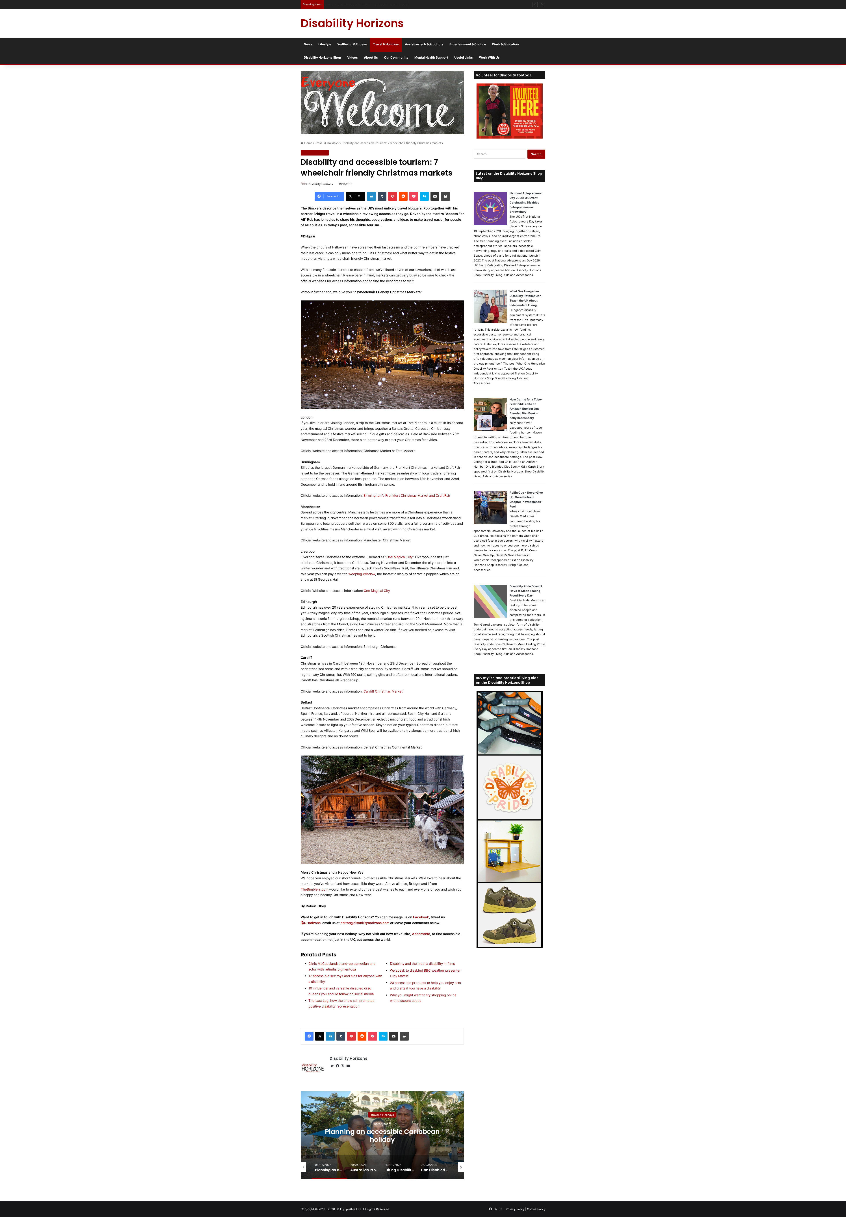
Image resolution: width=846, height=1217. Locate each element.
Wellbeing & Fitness (352, 44)
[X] (319, 1036)
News (308, 44)
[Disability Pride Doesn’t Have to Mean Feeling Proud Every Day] (490, 617)
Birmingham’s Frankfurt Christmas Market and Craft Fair (407, 495)
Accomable (421, 934)
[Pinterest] (392, 196)
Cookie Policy (536, 1209)
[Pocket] (413, 196)
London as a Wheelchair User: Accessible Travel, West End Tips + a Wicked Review (383, 4)
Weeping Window (361, 574)
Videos (352, 57)
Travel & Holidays (386, 44)
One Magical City (399, 557)
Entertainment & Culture (467, 44)
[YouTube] (348, 1066)
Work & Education (505, 44)
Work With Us (489, 57)
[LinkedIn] (371, 196)
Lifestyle (324, 44)
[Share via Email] (434, 196)
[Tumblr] (382, 196)
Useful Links (463, 57)
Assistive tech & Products (424, 44)
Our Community (396, 57)
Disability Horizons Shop (322, 57)
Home (307, 143)
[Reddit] (403, 196)
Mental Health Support (431, 57)
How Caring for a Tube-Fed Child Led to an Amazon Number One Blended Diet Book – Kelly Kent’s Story (526, 409)
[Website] (332, 1066)
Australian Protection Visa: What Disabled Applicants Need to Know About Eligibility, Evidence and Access (382, 1139)
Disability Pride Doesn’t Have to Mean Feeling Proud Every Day (526, 590)
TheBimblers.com (314, 889)
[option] (382, 1135)
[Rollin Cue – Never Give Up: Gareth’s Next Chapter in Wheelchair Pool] (490, 523)
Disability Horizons (321, 184)
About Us (371, 57)
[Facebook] (309, 1036)
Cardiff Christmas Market (383, 691)
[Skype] (424, 196)
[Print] (445, 196)
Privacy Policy (515, 1209)
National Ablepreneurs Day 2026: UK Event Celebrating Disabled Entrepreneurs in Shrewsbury (526, 202)
